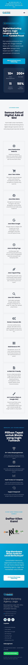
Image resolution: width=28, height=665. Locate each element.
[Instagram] (9, 619)
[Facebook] (5, 619)
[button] (24, 12)
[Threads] (12, 619)
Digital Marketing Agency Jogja (12, 600)
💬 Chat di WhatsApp (11, 653)
